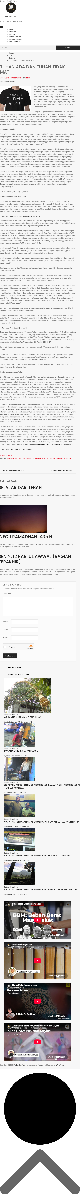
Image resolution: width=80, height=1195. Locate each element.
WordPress (60, 1065)
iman (46, 458)
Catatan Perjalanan (11, 715)
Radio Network (14, 42)
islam (52, 458)
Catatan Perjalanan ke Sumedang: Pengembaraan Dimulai (40, 889)
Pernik (3, 455)
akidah (11, 458)
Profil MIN (12, 32)
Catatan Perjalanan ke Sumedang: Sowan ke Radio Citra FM (41, 821)
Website (5, 638)
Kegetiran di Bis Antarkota (21, 751)
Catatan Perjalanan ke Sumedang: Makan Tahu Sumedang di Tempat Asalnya (42, 786)
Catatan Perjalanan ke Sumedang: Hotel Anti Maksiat (38, 855)
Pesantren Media (15, 39)
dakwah (38, 458)
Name (5, 622)
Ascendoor (42, 1065)
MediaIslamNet (10, 16)
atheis (30, 458)
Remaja (9, 455)
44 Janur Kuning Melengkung (22, 717)
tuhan (68, 458)
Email (5, 630)
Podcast (12, 34)
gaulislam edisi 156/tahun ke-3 (48, 444)
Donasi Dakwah (15, 37)
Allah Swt (20, 458)
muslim (60, 458)
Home (11, 29)
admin (27, 78)
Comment (7, 594)
